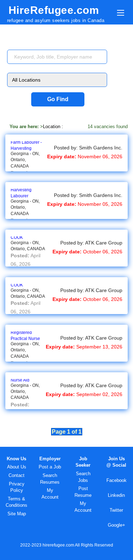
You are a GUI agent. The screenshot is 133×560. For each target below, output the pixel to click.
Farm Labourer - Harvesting (26, 145)
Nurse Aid (20, 380)
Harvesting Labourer (21, 192)
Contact (16, 475)
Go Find (57, 99)
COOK (17, 237)
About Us (16, 467)
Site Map (16, 513)
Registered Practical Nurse (25, 335)
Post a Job (50, 467)
